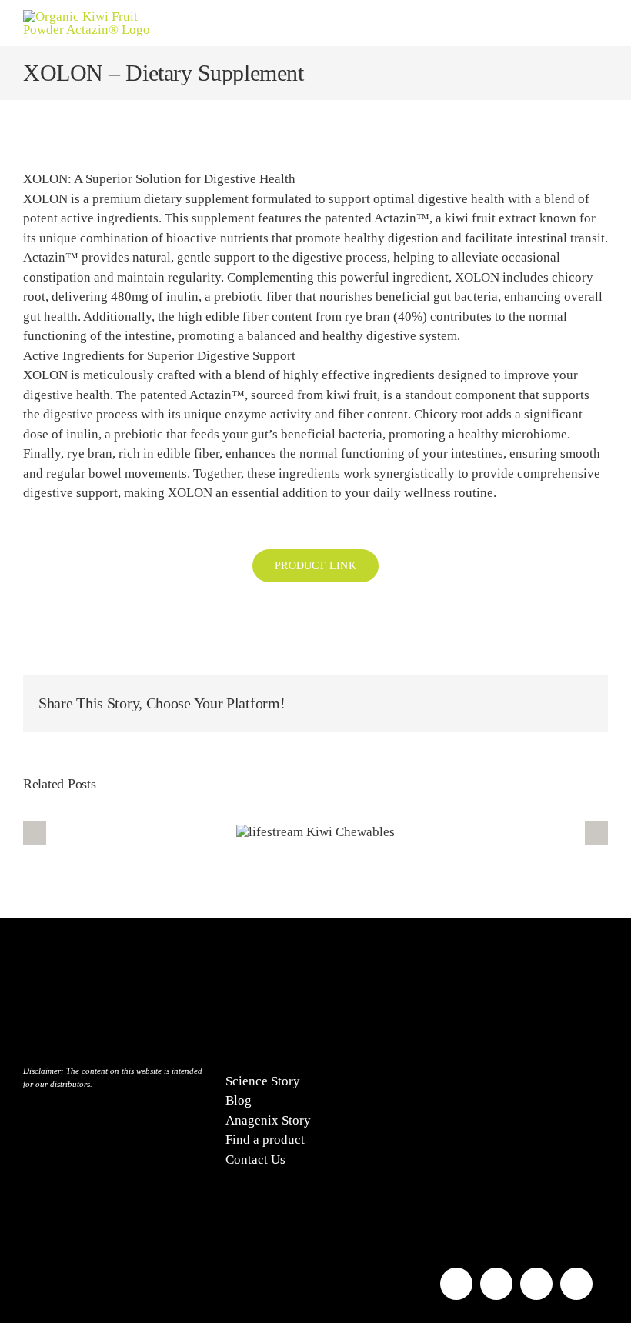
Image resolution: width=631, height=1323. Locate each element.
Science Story (262, 1081)
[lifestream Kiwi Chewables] (315, 832)
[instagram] (496, 1284)
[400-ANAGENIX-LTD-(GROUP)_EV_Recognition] (518, 947)
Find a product (265, 1139)
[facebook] (456, 1284)
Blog (238, 1100)
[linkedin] (576, 1284)
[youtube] (536, 1284)
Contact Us (255, 1159)
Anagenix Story (268, 1120)
